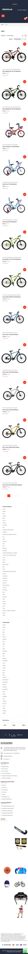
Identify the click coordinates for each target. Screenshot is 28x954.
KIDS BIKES (15, 144)
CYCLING (5, 525)
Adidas (4, 511)
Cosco (4, 520)
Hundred (4, 548)
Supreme (5, 596)
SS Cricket (5, 589)
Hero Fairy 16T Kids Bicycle (10, 184)
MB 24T (11, 69)
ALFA (4, 513)
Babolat (4, 516)
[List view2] (23, 35)
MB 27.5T (11, 257)
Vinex (4, 608)
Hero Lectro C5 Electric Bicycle (10, 372)
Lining (4, 559)
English (15, 4)
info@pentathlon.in (8, 756)
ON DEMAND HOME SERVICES (9, 571)
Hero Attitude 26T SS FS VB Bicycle (12, 109)
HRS (4, 546)
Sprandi (4, 587)
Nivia (4, 569)
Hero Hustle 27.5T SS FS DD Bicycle (12, 259)
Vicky (4, 606)
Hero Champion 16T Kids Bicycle (11, 146)
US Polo (4, 603)
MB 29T (11, 295)
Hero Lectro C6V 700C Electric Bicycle (12, 485)
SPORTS (4, 583)
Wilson (4, 613)
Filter (23, 725)
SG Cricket (5, 580)
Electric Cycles (10, 332)
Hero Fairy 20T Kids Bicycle (10, 221)
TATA (4, 599)
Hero (4, 543)
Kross (4, 557)
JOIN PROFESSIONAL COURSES (10, 553)
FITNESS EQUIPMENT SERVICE (9, 534)
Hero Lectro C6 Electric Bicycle (10, 409)
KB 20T (10, 219)
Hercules (4, 541)
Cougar (4, 522)
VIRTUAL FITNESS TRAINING (9, 610)
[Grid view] (25, 35)
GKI (3, 536)
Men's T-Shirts (6, 564)
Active (4, 509)
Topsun (4, 601)
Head (4, 539)
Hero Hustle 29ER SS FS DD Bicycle (12, 297)
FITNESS (4, 532)
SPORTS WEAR (6, 585)
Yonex (4, 615)
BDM (4, 518)
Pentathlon (5, 576)
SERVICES (5, 578)
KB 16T (10, 144)
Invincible (5, 550)
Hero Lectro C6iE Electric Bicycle (11, 447)
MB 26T (11, 107)
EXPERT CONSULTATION (8, 529)
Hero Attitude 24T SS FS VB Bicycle (12, 71)
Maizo (4, 562)
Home (2, 24)
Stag (4, 592)
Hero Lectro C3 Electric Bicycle (10, 334)
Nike (4, 566)
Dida (4, 527)
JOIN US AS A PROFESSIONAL (9, 555)
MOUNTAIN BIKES (16, 69)
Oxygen (4, 573)
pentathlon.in (7, 759)
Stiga (4, 594)
